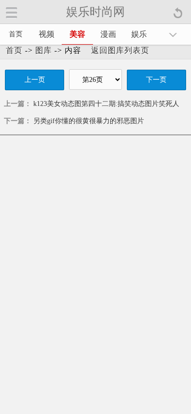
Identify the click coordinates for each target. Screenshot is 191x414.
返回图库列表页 (120, 50)
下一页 (156, 79)
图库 (43, 50)
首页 (16, 34)
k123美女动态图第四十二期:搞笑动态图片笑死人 (106, 103)
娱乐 (139, 34)
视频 (46, 34)
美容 (77, 34)
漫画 (108, 34)
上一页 (34, 79)
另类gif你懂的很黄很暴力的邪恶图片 (88, 121)
